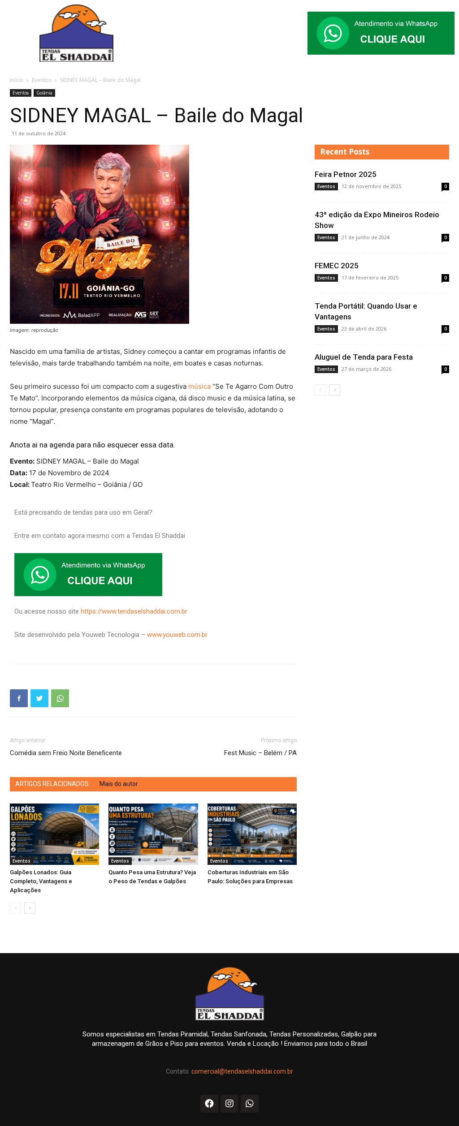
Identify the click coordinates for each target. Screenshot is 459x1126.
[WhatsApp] (60, 698)
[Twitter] (39, 698)
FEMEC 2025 (337, 265)
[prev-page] (15, 908)
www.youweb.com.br (177, 635)
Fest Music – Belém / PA (260, 753)
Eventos (42, 80)
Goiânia (44, 93)
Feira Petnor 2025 (346, 174)
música (200, 386)
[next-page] (29, 908)
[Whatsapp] (250, 1104)
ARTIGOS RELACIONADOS (52, 783)
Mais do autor (119, 783)
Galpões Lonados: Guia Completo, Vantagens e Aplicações (41, 881)
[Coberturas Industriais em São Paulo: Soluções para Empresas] (252, 834)
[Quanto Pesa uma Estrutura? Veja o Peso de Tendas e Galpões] (153, 834)
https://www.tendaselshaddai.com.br (134, 611)
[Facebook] (19, 698)
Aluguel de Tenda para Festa (364, 356)
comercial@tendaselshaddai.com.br (242, 1071)
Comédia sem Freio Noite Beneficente (66, 753)
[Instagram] (229, 1104)
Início (16, 80)
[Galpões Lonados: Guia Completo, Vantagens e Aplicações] (54, 834)
